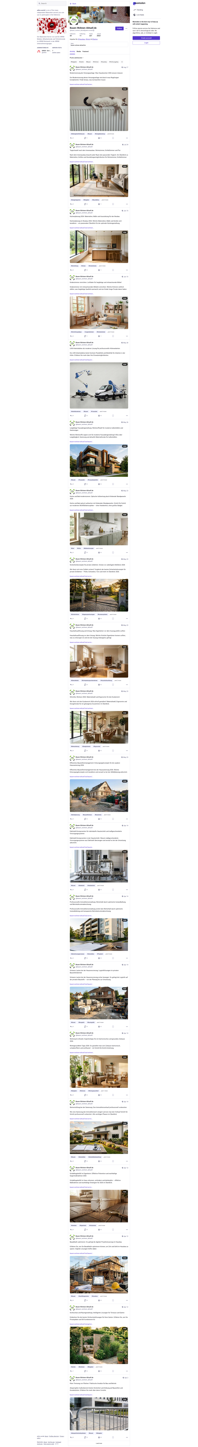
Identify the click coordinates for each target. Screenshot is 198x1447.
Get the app (51, 1442)
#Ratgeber (74, 62)
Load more (99, 1443)
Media (79, 51)
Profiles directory (54, 1436)
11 (80, 36)
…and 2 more (101, 266)
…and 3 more (110, 332)
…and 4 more (104, 200)
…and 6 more (101, 1225)
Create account (146, 38)
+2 (122, 62)
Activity (72, 51)
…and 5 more (106, 815)
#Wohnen (96, 62)
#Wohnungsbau (113, 62)
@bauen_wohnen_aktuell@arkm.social (81, 30)
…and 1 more (104, 1091)
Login (146, 43)
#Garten (81, 62)
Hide (124, 89)
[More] (127, 138)
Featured (85, 51)
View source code (49, 1444)
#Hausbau (104, 62)
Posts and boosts (76, 58)
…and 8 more (110, 134)
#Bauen (88, 62)
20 (71, 36)
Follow (119, 28)
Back (74, 4)
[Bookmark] (113, 138)
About (46, 1436)
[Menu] (126, 28)
